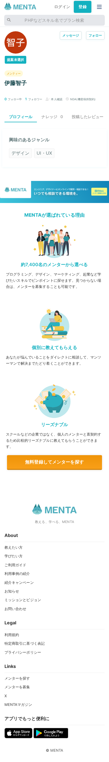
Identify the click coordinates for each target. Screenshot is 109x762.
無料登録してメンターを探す (54, 462)
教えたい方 (13, 547)
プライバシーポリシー (22, 652)
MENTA (56, 750)
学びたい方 (13, 556)
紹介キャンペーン (19, 582)
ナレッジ (52, 116)
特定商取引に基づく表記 (24, 643)
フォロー (95, 35)
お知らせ (11, 591)
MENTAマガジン (18, 704)
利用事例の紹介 (17, 573)
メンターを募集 (17, 687)
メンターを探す (17, 678)
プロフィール (21, 116)
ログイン (62, 6)
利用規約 (11, 634)
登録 (82, 6)
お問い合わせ (15, 608)
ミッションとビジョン (22, 600)
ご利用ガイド (15, 565)
